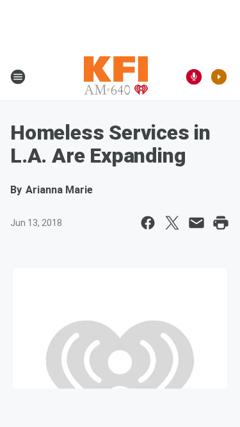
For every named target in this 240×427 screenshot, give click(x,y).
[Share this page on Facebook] (148, 223)
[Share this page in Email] (196, 223)
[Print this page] (221, 223)
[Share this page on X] (172, 223)
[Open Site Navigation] (18, 77)
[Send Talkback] (194, 77)
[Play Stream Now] (219, 77)
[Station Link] (116, 76)
